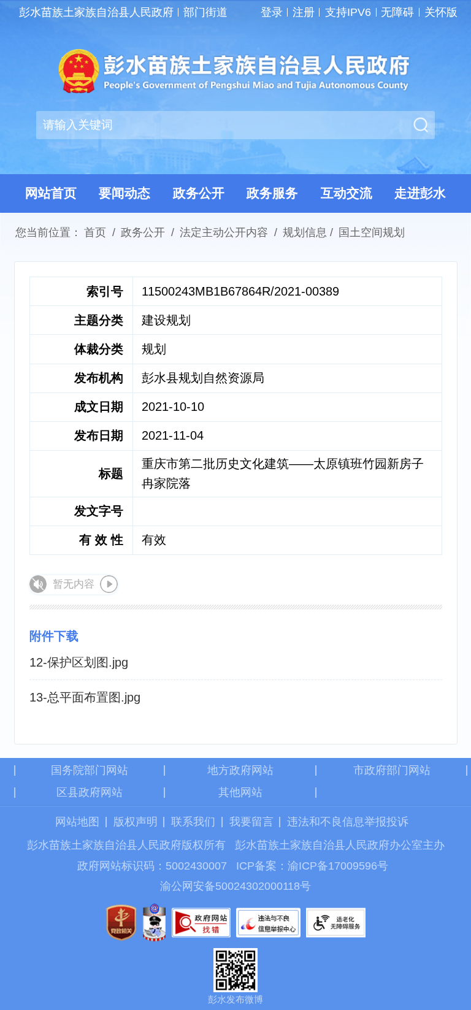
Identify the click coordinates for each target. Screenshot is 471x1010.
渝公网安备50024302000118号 (235, 886)
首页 (95, 232)
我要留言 (251, 822)
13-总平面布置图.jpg (84, 697)
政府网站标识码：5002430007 (152, 866)
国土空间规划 (372, 232)
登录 (272, 12)
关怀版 (440, 12)
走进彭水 (420, 193)
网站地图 (77, 822)
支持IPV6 (348, 12)
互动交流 (346, 193)
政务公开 (198, 193)
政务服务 (272, 193)
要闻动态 (124, 193)
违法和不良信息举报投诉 (347, 822)
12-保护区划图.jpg (78, 662)
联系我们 (193, 822)
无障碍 (397, 12)
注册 (304, 12)
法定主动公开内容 (224, 232)
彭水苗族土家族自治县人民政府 (96, 12)
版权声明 (135, 822)
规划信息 (305, 232)
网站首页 (51, 193)
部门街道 (205, 12)
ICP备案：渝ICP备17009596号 (312, 866)
